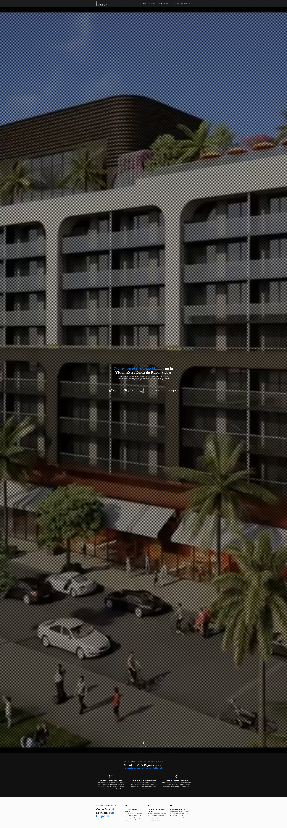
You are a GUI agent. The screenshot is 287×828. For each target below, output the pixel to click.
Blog (182, 3)
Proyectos (166, 3)
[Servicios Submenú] (154, 3)
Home (144, 3)
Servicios (150, 3)
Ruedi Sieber (175, 3)
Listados (158, 3)
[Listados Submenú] (161, 3)
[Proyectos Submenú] (170, 3)
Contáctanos (187, 3)
